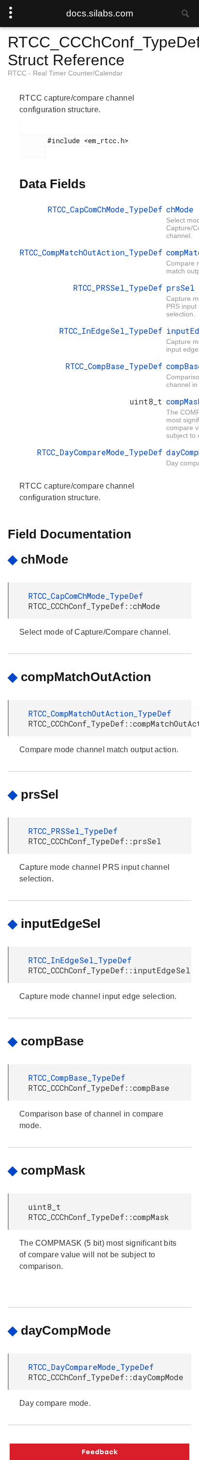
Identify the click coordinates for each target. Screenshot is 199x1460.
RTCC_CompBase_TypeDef (113, 366)
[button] (99, 1452)
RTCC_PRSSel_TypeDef (117, 288)
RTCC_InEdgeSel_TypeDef (110, 331)
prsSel (180, 288)
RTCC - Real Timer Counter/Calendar (65, 73)
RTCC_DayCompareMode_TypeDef (99, 452)
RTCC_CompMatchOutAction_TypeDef (90, 252)
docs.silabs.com (99, 13)
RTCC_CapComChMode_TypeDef (104, 209)
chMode (180, 209)
